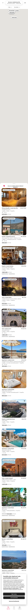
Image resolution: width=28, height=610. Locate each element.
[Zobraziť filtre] (25, 2)
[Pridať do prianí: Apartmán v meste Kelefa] (24, 371)
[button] (4, 214)
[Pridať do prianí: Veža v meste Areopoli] (24, 460)
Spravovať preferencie (14, 601)
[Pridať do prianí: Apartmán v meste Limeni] (24, 342)
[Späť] (3, 2)
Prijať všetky (14, 594)
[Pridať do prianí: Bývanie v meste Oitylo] (24, 521)
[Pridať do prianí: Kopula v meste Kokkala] (24, 248)
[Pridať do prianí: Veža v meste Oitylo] (24, 279)
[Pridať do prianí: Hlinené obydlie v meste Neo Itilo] (24, 190)
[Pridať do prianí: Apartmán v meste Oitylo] (24, 430)
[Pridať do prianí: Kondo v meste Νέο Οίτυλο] (24, 218)
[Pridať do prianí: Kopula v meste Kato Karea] (24, 401)
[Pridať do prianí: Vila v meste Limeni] (24, 310)
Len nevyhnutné (14, 597)
